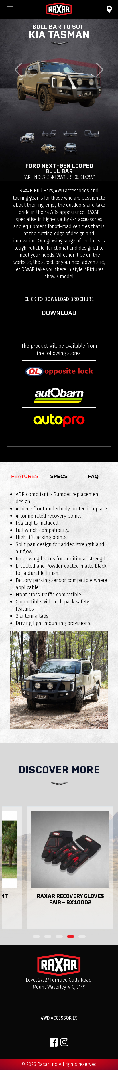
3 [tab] (59, 936)
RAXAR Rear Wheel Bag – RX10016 (65, 899)
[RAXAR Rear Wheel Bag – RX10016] (64, 849)
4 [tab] (70, 936)
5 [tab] (82, 936)
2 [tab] (47, 936)
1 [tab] (36, 936)
